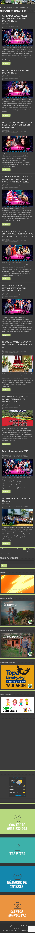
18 (20, 549)
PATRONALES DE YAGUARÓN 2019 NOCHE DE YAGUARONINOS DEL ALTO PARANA (17, 125)
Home (3, 7)
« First (2, 549)
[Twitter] (16, 928)
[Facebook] (14, 928)
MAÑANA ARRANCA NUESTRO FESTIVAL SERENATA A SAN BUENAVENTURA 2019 (15, 288)
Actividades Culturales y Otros (11, 25)
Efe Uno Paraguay (26, 926)
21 (31, 551)
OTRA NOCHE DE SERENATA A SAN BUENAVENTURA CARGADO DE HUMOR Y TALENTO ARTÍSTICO (17, 179)
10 (10, 549)
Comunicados (22, 25)
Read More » (6, 63)
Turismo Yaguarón (13, 26)
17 (17, 549)
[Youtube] (18, 928)
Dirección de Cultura (14, 456)
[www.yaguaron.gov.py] (17, 2)
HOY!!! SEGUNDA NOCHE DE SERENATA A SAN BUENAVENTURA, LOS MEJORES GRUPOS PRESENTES (17, 233)
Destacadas (5, 26)
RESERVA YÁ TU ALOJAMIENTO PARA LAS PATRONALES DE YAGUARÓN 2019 (15, 399)
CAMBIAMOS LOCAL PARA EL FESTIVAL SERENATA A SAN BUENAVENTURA (14, 18)
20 (27, 551)
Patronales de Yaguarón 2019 (15, 451)
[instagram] (20, 928)
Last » (8, 553)
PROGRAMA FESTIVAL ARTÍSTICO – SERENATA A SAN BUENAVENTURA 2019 (17, 344)
